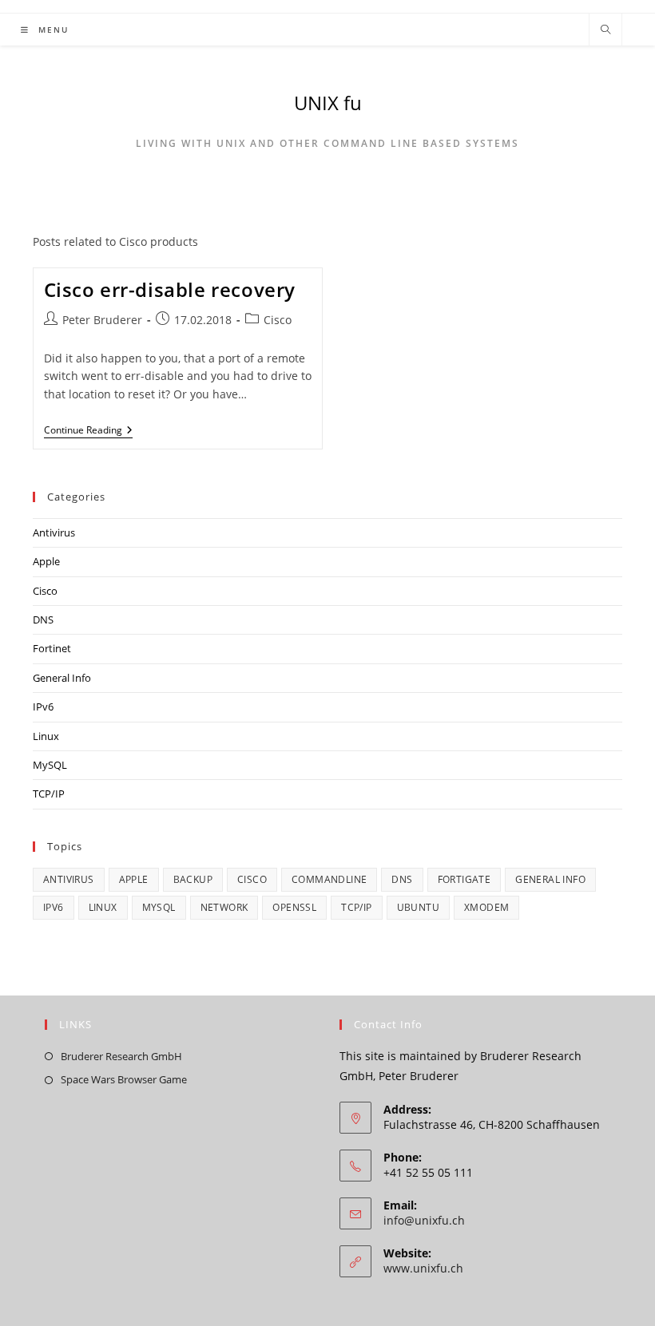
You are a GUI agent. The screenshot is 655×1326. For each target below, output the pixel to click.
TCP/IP (49, 793)
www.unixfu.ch (423, 1268)
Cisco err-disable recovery (170, 289)
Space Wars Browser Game (124, 1079)
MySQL (50, 765)
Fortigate (464, 879)
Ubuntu (418, 907)
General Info (62, 678)
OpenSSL (294, 907)
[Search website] (605, 30)
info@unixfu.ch (424, 1220)
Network (224, 907)
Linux (46, 736)
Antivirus (54, 532)
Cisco (278, 319)
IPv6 (43, 706)
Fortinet (52, 648)
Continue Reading (88, 431)
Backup (192, 879)
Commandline (329, 879)
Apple (46, 561)
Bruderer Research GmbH (121, 1056)
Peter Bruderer (102, 319)
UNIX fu (328, 102)
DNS (43, 619)
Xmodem (486, 907)
